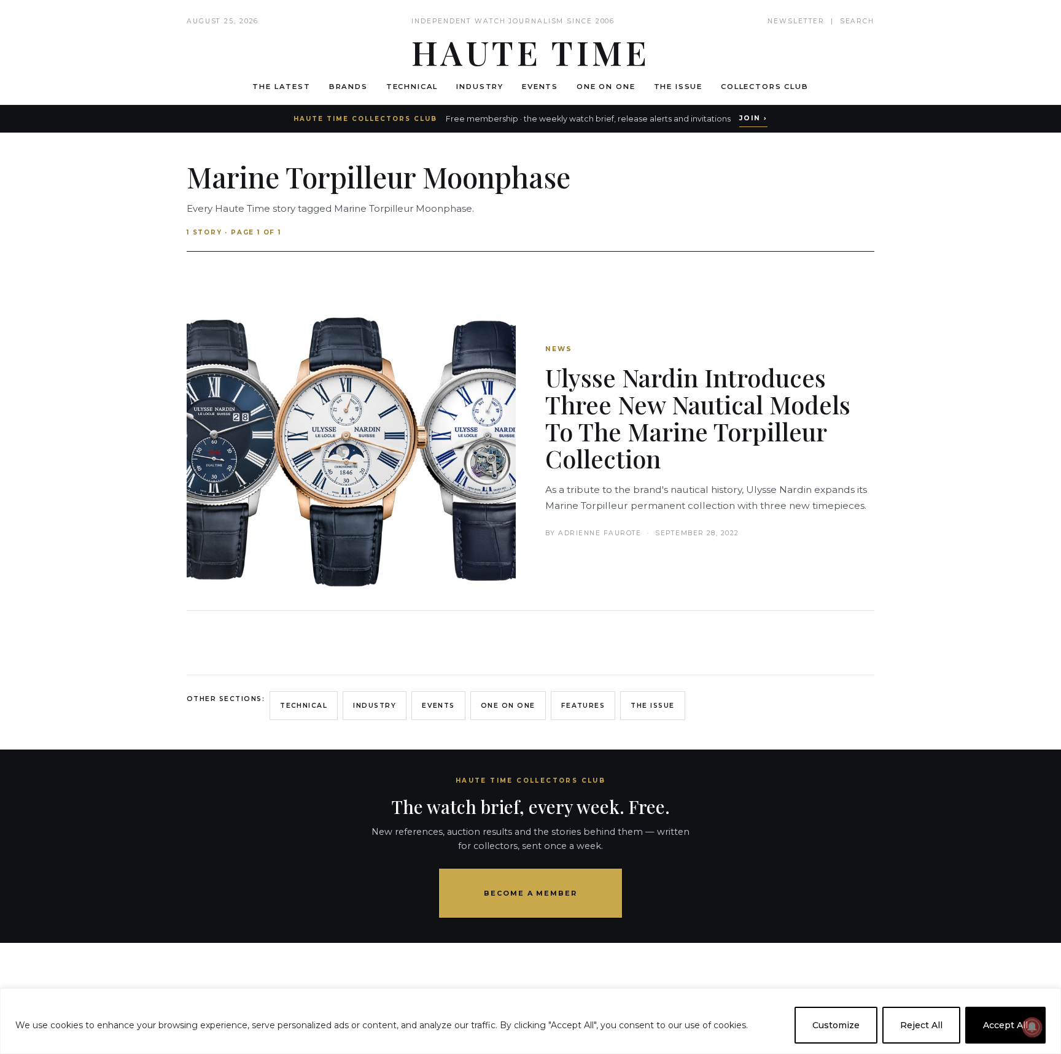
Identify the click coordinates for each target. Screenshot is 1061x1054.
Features (583, 706)
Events (540, 86)
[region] (530, 1021)
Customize (836, 1025)
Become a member (531, 893)
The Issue (678, 86)
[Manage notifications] (1032, 1027)
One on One (606, 86)
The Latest (281, 86)
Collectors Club (765, 86)
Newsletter (796, 21)
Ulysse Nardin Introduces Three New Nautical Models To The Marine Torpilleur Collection (697, 418)
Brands (348, 86)
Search (857, 21)
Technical (412, 86)
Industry (479, 86)
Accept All (1005, 1025)
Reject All (921, 1025)
